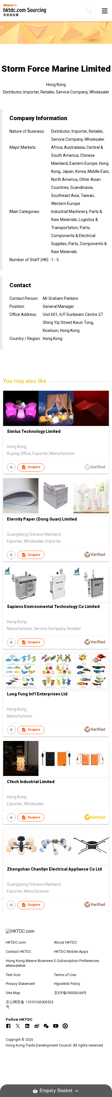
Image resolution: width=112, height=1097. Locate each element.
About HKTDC (65, 942)
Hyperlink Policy (67, 983)
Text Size (13, 975)
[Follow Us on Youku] (65, 1025)
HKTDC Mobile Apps (71, 951)
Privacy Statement (20, 983)
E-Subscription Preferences (76, 961)
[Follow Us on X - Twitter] (17, 1025)
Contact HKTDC (18, 951)
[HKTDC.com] (56, 934)
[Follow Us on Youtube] (55, 1025)
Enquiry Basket (56, 1090)
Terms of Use (65, 975)
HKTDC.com (16, 942)
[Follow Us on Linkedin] (27, 1025)
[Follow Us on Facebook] (8, 1025)
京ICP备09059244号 (70, 993)
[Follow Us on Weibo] (36, 1025)
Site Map (13, 993)
